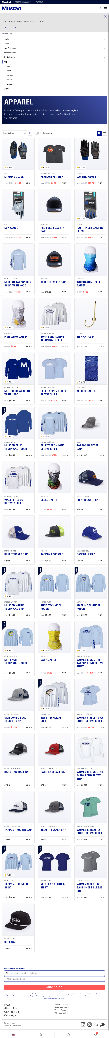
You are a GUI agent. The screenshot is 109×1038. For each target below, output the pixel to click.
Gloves (9, 84)
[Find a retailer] (40, 1035)
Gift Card (7, 89)
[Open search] (100, 8)
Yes (6, 27)
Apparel (7, 62)
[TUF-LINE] (39, 2)
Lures (6, 44)
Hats (8, 66)
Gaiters (9, 80)
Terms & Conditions (12, 1026)
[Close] (54, 16)
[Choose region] (13, 1035)
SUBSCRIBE (54, 987)
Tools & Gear (9, 57)
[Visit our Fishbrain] (102, 1024)
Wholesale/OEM (61, 1013)
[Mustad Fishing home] (11, 8)
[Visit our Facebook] (83, 1024)
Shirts (8, 71)
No (15, 27)
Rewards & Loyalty (62, 1005)
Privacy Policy (10, 1023)
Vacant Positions (61, 1010)
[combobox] (14, 133)
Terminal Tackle (11, 53)
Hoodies (9, 75)
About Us (10, 1008)
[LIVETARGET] (23, 2)
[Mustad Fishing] (7, 2)
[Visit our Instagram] (89, 1024)
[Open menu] (105, 8)
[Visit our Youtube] (96, 1024)
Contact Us (11, 1012)
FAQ (7, 1005)
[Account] (68, 1035)
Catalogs (10, 1015)
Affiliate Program (61, 1007)
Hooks (6, 39)
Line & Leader (10, 48)
